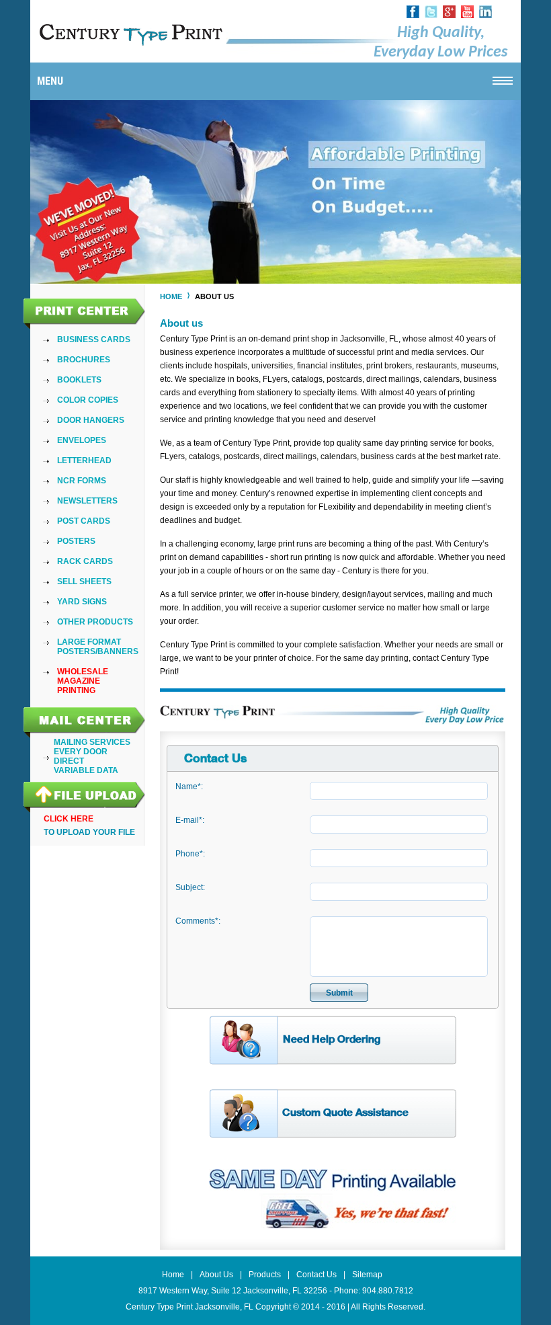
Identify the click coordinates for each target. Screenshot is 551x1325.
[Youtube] (467, 15)
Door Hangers (90, 420)
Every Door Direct (81, 756)
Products (265, 1274)
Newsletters (87, 501)
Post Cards (83, 521)
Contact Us (316, 1274)
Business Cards (93, 339)
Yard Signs (82, 601)
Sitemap (367, 1274)
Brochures (83, 359)
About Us (216, 1274)
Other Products (95, 622)
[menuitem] (98, 339)
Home (171, 296)
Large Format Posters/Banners (97, 646)
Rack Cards (85, 561)
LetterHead (84, 460)
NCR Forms (81, 480)
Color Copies (87, 400)
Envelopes (81, 440)
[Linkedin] (485, 15)
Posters (76, 541)
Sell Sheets (84, 581)
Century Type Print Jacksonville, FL (189, 1307)
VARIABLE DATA (86, 770)
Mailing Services (92, 742)
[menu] (98, 514)
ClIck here (68, 819)
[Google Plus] (449, 15)
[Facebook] (413, 15)
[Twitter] (431, 15)
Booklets (79, 380)
